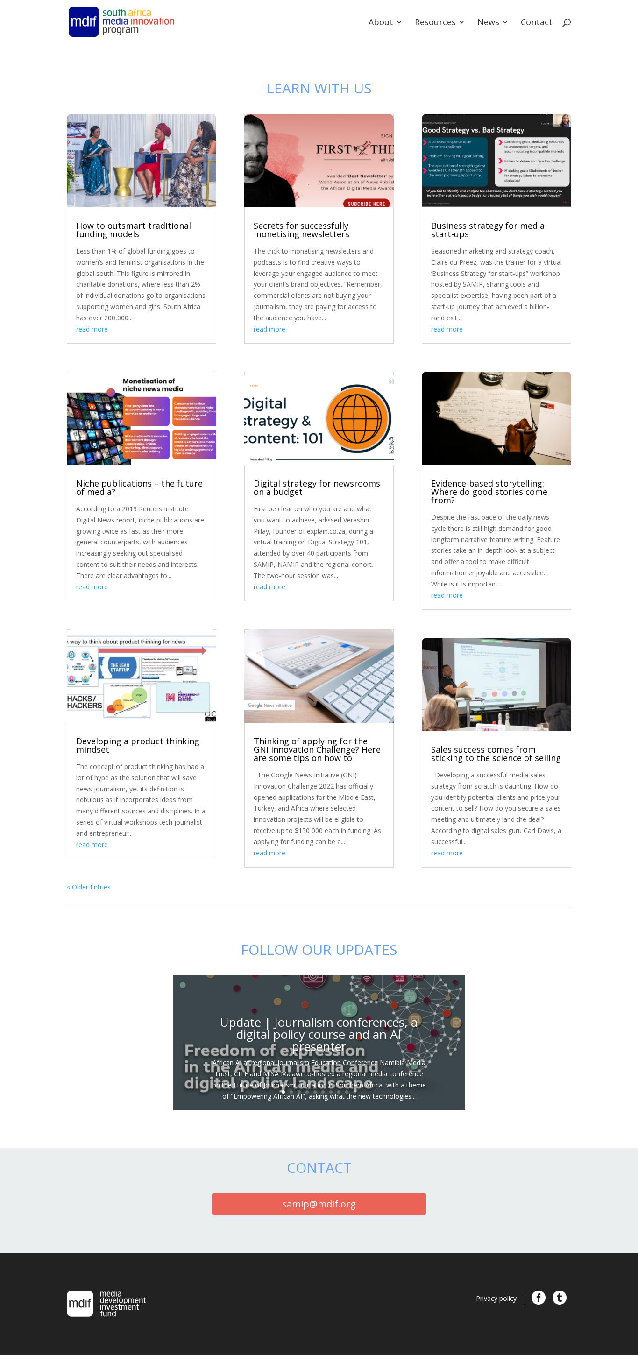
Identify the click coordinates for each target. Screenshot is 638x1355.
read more (92, 329)
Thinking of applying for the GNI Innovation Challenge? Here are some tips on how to (317, 749)
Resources (435, 23)
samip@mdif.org (319, 1204)
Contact (537, 23)
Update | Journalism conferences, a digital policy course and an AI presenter (319, 1034)
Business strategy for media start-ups (488, 230)
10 (354, 1092)
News (488, 23)
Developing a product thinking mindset (137, 745)
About (381, 23)
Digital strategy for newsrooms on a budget (317, 487)
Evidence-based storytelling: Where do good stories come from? (489, 492)
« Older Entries (89, 886)
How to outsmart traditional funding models (133, 230)
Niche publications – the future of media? (139, 487)
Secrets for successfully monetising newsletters (301, 230)
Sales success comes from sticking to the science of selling (496, 753)
